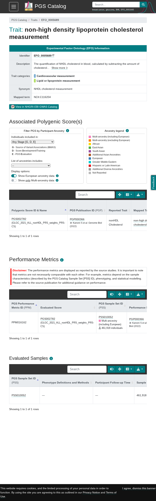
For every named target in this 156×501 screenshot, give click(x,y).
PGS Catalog (19, 19)
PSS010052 (106, 317)
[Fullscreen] (120, 194)
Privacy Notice (91, 492)
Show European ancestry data (36, 175)
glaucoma (110, 10)
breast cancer (98, 10)
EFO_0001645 (127, 10)
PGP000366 (77, 219)
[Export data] (139, 194)
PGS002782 (19, 218)
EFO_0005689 (43, 55)
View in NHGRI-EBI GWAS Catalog (36, 106)
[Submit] (143, 4)
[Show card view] (111, 294)
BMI (117, 10)
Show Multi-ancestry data (36, 180)
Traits (34, 19)
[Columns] (129, 194)
